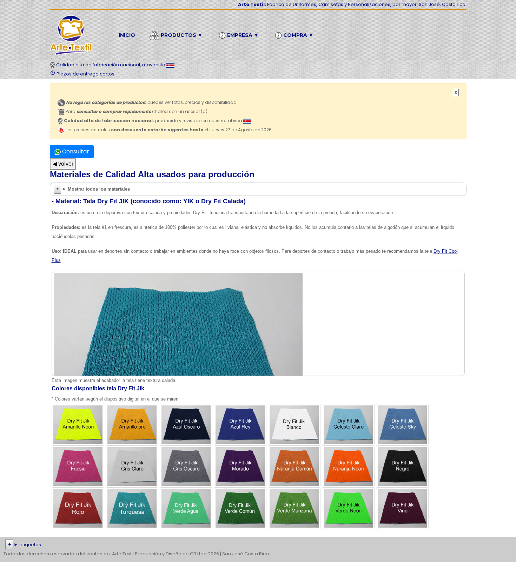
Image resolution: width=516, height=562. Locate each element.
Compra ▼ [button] (297, 35)
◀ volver (63, 164)
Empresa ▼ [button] (242, 35)
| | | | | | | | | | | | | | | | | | (256, 545)
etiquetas (30, 544)
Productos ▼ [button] (181, 35)
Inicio (127, 35)
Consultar (75, 151)
